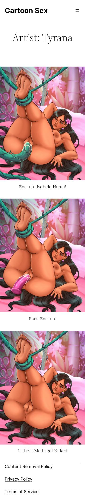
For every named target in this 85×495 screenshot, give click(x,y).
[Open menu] (77, 10)
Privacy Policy (18, 479)
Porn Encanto (42, 318)
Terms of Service (21, 491)
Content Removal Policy (29, 466)
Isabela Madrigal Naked (42, 450)
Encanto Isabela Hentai (42, 186)
